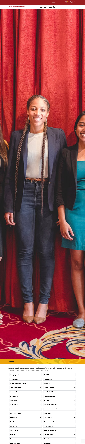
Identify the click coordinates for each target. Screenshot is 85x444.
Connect (60, 2)
